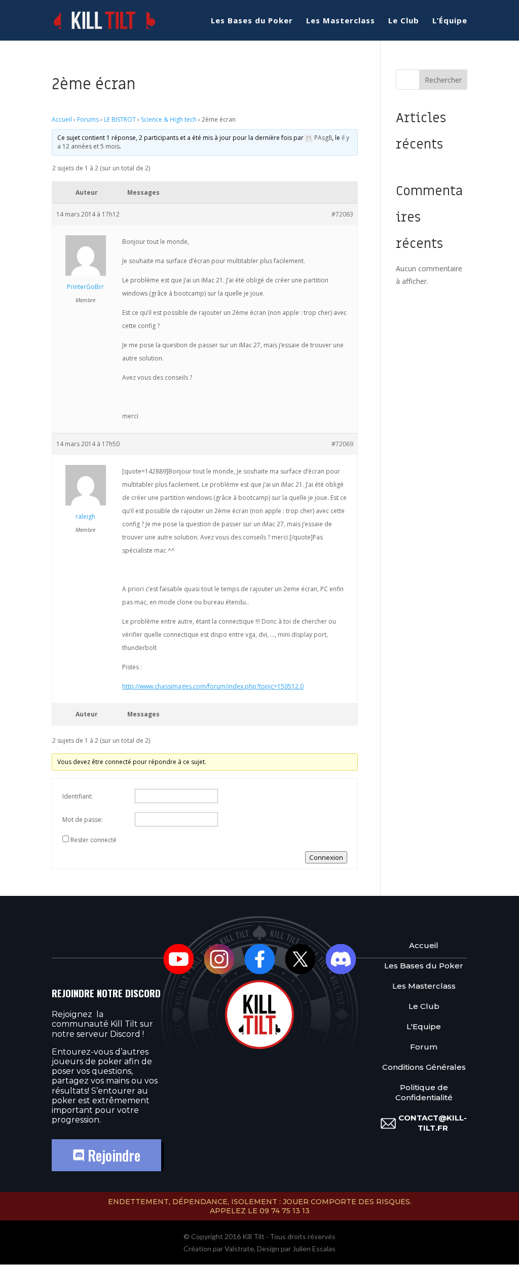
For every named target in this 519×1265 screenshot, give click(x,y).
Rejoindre (112, 1155)
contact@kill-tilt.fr (432, 1123)
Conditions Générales (424, 1067)
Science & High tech (169, 119)
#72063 (342, 214)
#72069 (342, 444)
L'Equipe (423, 1026)
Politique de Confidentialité (424, 1092)
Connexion (326, 857)
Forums (88, 119)
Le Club (403, 21)
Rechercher (443, 80)
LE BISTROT (120, 119)
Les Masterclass (340, 21)
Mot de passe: (82, 819)
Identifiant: (77, 796)
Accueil (62, 119)
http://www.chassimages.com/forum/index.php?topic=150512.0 (213, 686)
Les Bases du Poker (252, 21)
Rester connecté (93, 840)
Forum (423, 1047)
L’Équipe (449, 21)
